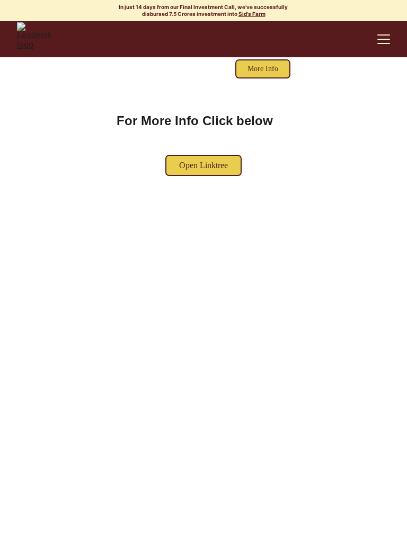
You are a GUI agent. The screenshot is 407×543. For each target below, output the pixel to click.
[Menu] (383, 39)
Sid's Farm (252, 14)
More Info (262, 69)
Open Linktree (203, 165)
